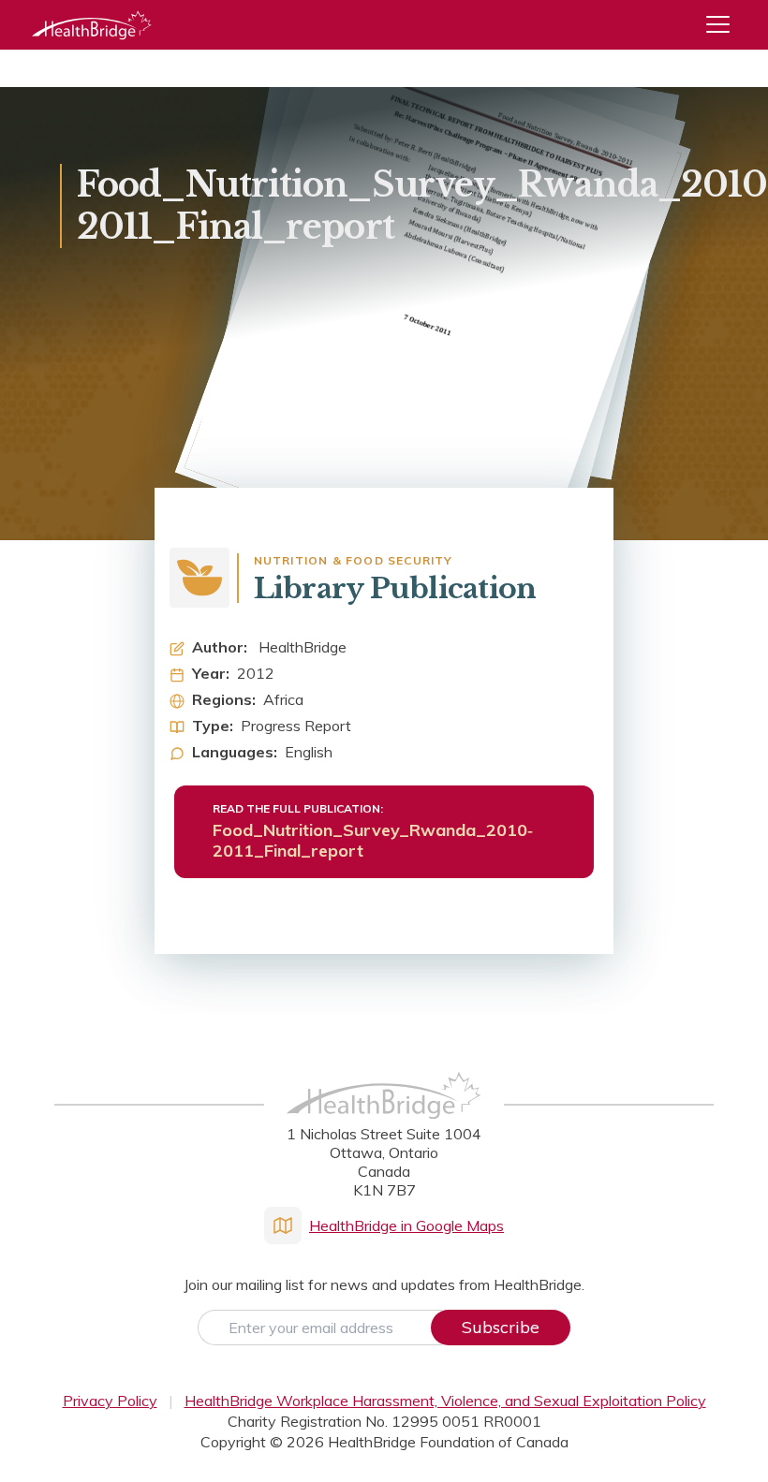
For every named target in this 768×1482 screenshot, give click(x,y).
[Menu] (725, 24)
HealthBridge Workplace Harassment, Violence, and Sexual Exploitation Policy (445, 1400)
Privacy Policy (110, 1400)
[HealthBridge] (92, 24)
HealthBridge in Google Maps (406, 1225)
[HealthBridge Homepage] (384, 1115)
